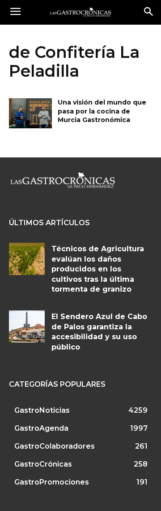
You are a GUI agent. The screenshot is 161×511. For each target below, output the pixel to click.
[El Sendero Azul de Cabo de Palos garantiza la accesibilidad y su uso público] (27, 326)
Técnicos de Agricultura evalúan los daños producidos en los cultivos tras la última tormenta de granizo (97, 269)
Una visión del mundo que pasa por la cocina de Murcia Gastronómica (102, 111)
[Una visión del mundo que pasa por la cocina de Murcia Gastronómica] (30, 113)
